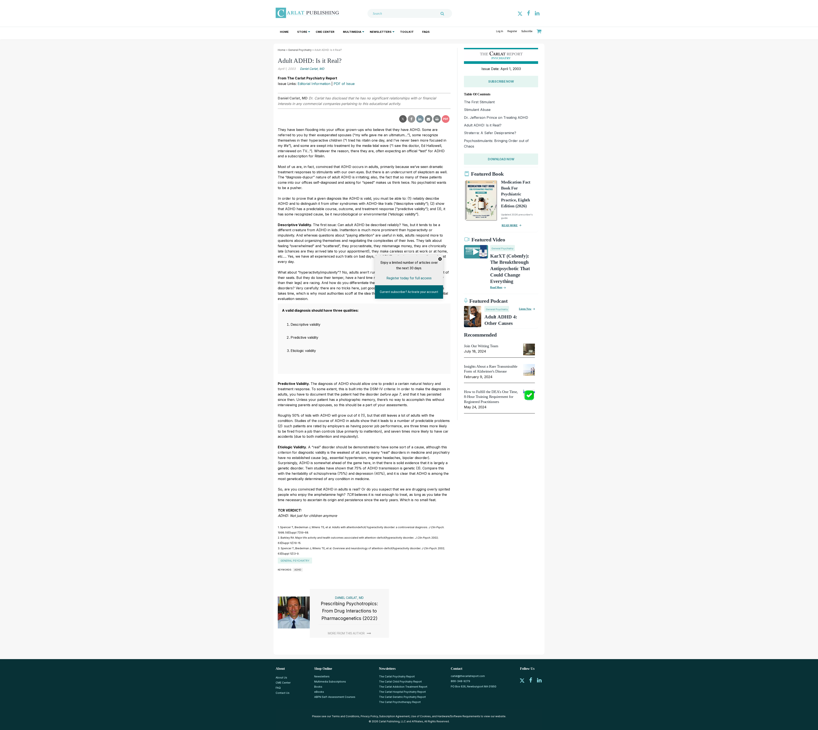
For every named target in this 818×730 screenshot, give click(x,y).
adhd (297, 569)
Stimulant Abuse (477, 110)
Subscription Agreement (394, 716)
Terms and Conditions (345, 716)
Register (512, 31)
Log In (499, 31)
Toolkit (407, 31)
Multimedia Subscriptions (330, 681)
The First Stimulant (479, 102)
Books (318, 686)
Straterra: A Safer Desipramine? (490, 133)
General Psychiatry (300, 50)
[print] (437, 119)
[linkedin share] (420, 119)
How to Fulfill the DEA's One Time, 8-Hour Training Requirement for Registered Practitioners (491, 397)
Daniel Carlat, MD (312, 68)
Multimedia (352, 31)
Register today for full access (409, 278)
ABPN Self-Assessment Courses (334, 696)
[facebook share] (411, 119)
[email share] (428, 119)
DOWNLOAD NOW (501, 159)
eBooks (319, 691)
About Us (281, 677)
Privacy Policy (369, 716)
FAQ (278, 687)
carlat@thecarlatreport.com (468, 676)
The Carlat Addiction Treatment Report (403, 686)
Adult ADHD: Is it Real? (482, 125)
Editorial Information (314, 84)
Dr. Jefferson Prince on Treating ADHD (496, 117)
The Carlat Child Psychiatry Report (400, 681)
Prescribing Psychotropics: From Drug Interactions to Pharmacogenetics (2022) (349, 611)
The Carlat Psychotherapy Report (400, 702)
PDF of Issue (344, 84)
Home (284, 31)
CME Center (325, 31)
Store (302, 31)
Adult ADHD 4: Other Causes (500, 320)
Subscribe (526, 31)
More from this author (346, 633)
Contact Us (282, 692)
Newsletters (381, 31)
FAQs (426, 31)
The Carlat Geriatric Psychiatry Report (402, 696)
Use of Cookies (421, 716)
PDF (445, 118)
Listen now (525, 309)
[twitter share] (403, 119)
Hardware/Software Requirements (458, 716)
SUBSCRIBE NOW (501, 81)
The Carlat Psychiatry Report (397, 676)
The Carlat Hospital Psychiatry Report (402, 691)
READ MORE (510, 225)
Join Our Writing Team (481, 346)
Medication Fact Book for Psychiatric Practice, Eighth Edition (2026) (515, 194)
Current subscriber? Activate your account (409, 292)
